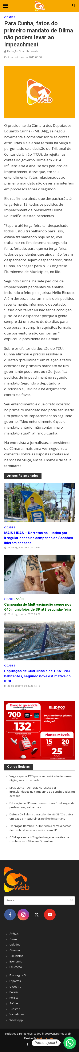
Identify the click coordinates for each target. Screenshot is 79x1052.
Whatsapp (16, 1020)
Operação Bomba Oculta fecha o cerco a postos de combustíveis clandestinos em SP (40, 828)
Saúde (20, 599)
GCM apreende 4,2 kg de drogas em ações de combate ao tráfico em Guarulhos (39, 839)
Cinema (14, 950)
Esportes (15, 981)
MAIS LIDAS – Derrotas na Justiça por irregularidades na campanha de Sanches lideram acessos (38, 538)
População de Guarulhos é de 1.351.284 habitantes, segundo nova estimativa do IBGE (37, 676)
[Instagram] (23, 914)
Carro (13, 939)
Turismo (14, 1009)
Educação (15, 967)
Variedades (16, 1014)
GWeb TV (15, 986)
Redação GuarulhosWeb (22, 51)
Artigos (14, 933)
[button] (69, 1043)
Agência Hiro (45, 1038)
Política (14, 997)
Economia (15, 961)
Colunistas (16, 956)
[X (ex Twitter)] (36, 914)
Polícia (13, 992)
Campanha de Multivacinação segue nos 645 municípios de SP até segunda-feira (37, 606)
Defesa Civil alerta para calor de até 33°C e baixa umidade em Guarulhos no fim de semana (41, 816)
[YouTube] (50, 914)
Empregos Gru (18, 975)
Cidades (9, 17)
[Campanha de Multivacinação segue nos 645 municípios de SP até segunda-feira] (39, 574)
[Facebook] (10, 914)
